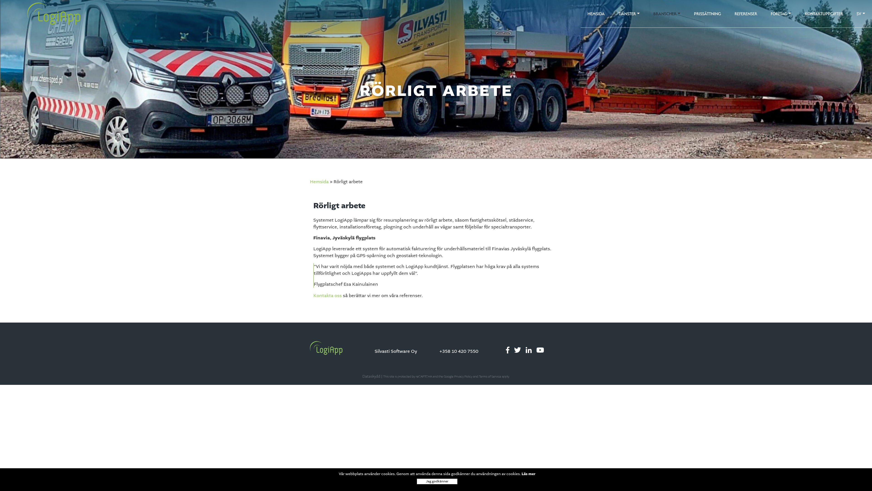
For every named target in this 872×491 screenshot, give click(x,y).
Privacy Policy (463, 376)
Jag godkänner (437, 481)
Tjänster (627, 13)
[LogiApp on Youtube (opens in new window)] (540, 350)
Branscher (664, 13)
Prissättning (707, 13)
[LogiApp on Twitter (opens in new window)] (517, 350)
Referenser (746, 13)
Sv (859, 13)
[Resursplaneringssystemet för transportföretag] (41, 14)
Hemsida (596, 13)
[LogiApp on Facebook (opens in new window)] (507, 350)
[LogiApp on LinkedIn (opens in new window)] (529, 350)
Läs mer (528, 473)
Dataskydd (371, 376)
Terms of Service (490, 376)
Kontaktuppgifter (824, 13)
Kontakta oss (327, 296)
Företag (779, 13)
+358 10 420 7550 (458, 351)
